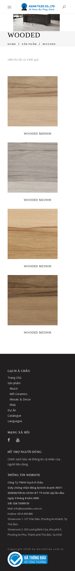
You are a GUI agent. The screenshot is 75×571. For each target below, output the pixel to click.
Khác (13, 405)
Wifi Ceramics (18, 394)
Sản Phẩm (29, 44)
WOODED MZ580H (37, 332)
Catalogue (14, 416)
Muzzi (14, 388)
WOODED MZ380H (37, 266)
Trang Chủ (14, 378)
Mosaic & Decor (20, 399)
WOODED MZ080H (37, 133)
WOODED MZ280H (37, 200)
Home (12, 44)
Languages (15, 421)
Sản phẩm (14, 383)
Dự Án (12, 410)
